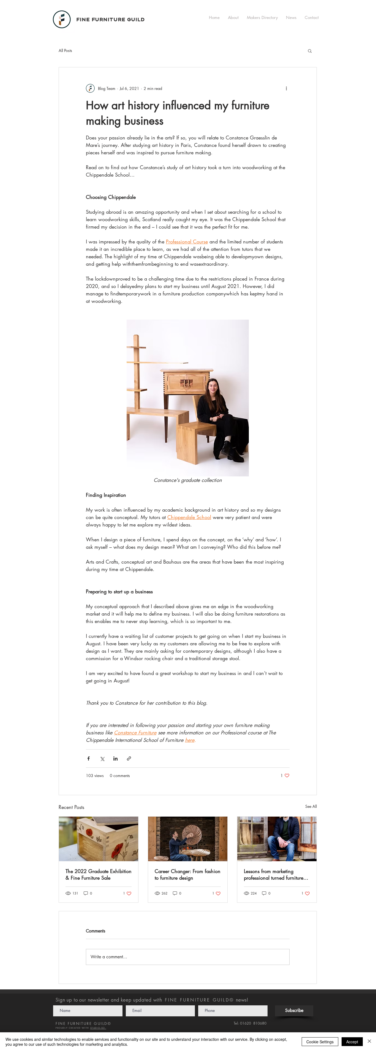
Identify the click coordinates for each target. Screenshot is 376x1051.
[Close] (369, 1042)
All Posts (65, 50)
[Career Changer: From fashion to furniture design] (187, 839)
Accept (352, 1041)
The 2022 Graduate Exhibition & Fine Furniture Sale (99, 874)
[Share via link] (129, 758)
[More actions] (286, 88)
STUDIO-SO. (98, 1028)
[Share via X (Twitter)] (102, 758)
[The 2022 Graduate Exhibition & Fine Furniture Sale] (98, 839)
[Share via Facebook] (88, 758)
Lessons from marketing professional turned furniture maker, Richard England (273, 874)
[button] (309, 50)
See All (311, 806)
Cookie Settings (320, 1041)
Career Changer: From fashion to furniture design (187, 874)
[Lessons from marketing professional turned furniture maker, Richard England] (277, 839)
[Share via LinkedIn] (115, 758)
